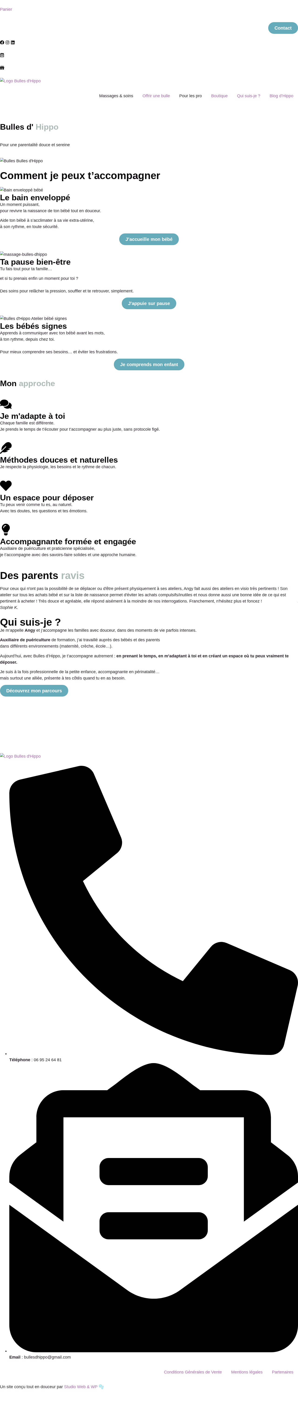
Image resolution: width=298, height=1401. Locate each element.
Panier (6, 9)
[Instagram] (7, 42)
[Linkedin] (13, 42)
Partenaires (282, 1372)
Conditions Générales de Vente (193, 1372)
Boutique (219, 96)
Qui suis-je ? (248, 96)
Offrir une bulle (156, 96)
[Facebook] (2, 42)
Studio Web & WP (81, 1386)
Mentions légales (247, 1372)
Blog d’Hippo (281, 96)
